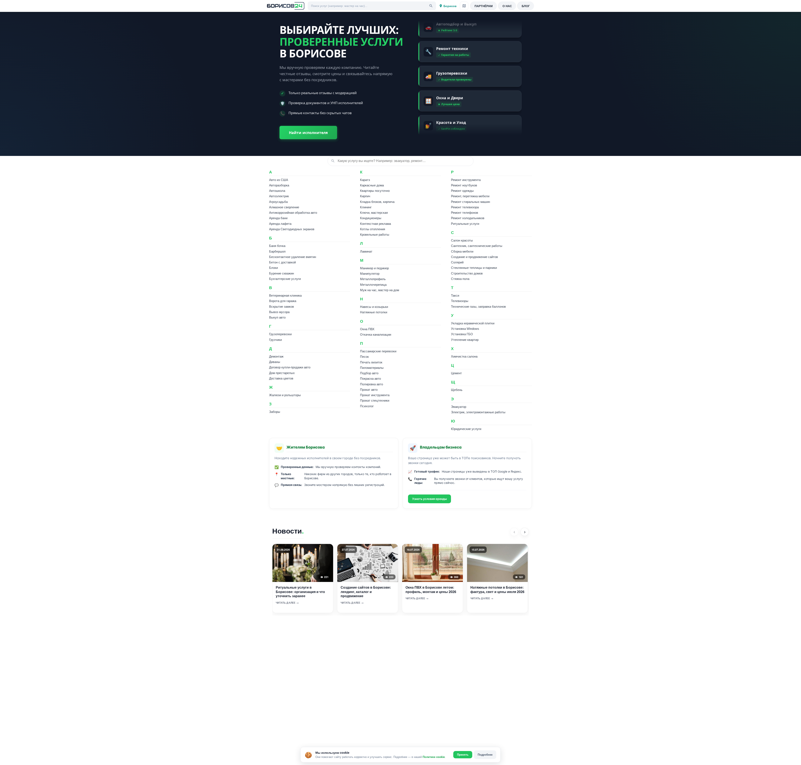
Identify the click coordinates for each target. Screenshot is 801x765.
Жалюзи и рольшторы (285, 395)
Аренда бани (278, 218)
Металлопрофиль (373, 279)
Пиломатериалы (372, 367)
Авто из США (278, 180)
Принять (463, 754)
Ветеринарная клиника (285, 295)
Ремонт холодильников (467, 218)
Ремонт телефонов (464, 212)
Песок (364, 356)
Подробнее (485, 754)
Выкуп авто (277, 317)
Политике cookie (434, 757)
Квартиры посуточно (375, 190)
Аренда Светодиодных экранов (291, 229)
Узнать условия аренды (429, 499)
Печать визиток (371, 362)
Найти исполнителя (308, 132)
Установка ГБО (462, 334)
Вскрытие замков (281, 306)
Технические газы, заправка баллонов (478, 306)
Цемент (456, 373)
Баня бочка (277, 246)
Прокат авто (369, 389)
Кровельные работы (374, 234)
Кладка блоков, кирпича (377, 202)
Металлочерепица (373, 284)
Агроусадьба (278, 202)
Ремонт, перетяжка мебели (470, 196)
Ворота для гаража (282, 301)
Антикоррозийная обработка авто (293, 212)
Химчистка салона (464, 356)
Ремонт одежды (462, 190)
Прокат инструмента (374, 395)
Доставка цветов (281, 378)
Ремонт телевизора (465, 207)
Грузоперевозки (280, 334)
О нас (507, 6)
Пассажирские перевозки (378, 351)
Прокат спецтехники (374, 400)
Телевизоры (459, 301)
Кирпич (365, 196)
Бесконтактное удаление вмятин (292, 257)
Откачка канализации (375, 334)
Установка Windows (465, 328)
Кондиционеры (370, 218)
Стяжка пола (460, 279)
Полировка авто (371, 384)
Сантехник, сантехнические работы (476, 246)
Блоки (273, 267)
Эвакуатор (458, 406)
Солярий (457, 262)
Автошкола (277, 190)
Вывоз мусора (279, 312)
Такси (455, 295)
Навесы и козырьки (374, 307)
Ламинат (366, 251)
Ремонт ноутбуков (464, 185)
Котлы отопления (372, 229)
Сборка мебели (462, 251)
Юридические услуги (466, 429)
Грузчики (275, 339)
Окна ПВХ (367, 329)
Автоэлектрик (279, 196)
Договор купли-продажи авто (289, 367)
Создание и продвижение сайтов (474, 257)
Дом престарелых (282, 373)
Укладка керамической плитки (472, 323)
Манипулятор (369, 273)
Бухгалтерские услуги (285, 279)
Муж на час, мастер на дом (379, 290)
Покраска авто (370, 378)
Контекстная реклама (375, 223)
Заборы (274, 411)
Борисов (450, 6)
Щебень (456, 390)
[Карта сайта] (464, 6)
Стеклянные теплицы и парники (474, 267)
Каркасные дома (372, 185)
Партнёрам (484, 6)
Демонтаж (276, 356)
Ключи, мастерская (374, 212)
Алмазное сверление (284, 207)
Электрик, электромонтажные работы (478, 412)
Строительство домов (467, 273)
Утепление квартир (465, 339)
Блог (526, 6)
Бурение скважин (281, 273)
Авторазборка (279, 185)
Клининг (366, 207)
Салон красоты (462, 240)
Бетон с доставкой (282, 262)
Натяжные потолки (373, 312)
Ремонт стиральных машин (470, 202)
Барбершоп (277, 251)
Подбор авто (369, 373)
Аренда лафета (280, 223)
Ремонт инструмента (466, 180)
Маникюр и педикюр (374, 268)
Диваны (274, 362)
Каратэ (365, 180)
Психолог (367, 406)
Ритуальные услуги (465, 223)
